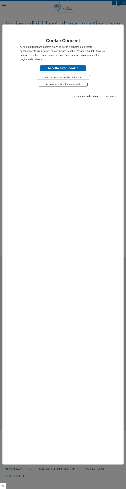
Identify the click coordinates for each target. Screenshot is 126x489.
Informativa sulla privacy (86, 96)
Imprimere (110, 96)
